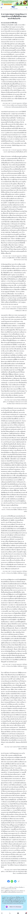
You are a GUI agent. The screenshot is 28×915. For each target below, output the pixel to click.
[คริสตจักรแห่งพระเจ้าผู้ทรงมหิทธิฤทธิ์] (14, 8)
